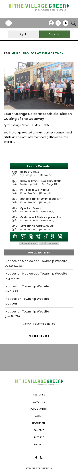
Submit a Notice (45, 324)
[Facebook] (58, 24)
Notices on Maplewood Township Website (36, 261)
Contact (39, 430)
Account (39, 437)
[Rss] (65, 24)
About (39, 416)
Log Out (39, 444)
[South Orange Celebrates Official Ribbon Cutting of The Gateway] (39, 85)
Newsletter (39, 423)
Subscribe (39, 394)
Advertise (39, 402)
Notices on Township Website (27, 286)
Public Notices (39, 409)
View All (27, 324)
